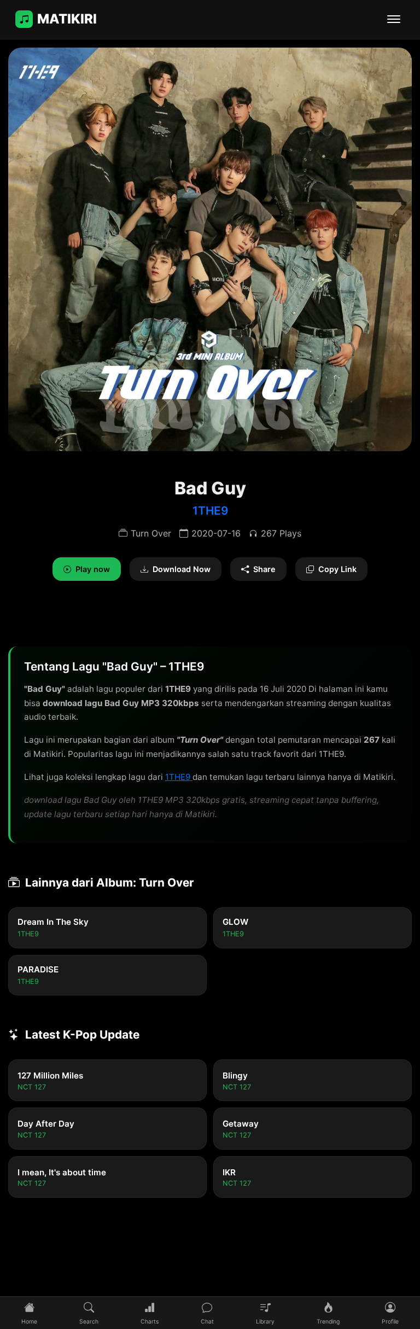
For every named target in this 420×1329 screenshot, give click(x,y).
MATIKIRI (67, 19)
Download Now (182, 569)
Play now (92, 569)
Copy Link (337, 569)
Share (264, 569)
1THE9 (210, 510)
